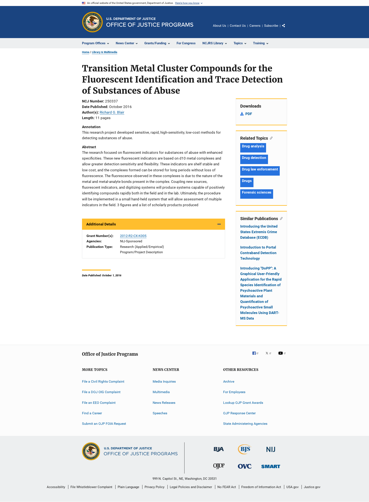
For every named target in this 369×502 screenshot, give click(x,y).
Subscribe (271, 26)
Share (287, 28)
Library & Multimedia (104, 52)
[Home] (149, 22)
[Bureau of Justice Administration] (219, 452)
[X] (270, 356)
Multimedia (161, 392)
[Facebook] (257, 356)
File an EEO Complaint (99, 403)
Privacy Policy (154, 487)
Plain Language (128, 487)
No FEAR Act (226, 487)
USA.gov (292, 487)
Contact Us (238, 26)
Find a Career (92, 413)
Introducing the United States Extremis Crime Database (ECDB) (259, 232)
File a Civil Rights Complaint (103, 381)
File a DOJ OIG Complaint (101, 392)
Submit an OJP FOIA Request (104, 424)
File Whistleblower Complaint (91, 487)
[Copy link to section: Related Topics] (270, 138)
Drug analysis (253, 146)
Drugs (247, 181)
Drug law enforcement (260, 169)
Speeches (160, 413)
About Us (219, 26)
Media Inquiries (164, 381)
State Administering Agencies (245, 424)
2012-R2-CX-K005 (133, 236)
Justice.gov (312, 487)
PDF (248, 114)
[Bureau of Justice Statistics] (245, 455)
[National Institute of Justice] (270, 452)
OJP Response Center (239, 413)
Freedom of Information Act (261, 487)
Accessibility (56, 487)
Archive (228, 381)
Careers (255, 26)
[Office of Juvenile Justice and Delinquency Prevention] (218, 470)
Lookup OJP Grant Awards (243, 403)
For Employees (234, 392)
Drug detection (254, 157)
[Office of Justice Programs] (92, 22)
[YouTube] (282, 356)
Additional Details (101, 224)
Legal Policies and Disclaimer (191, 487)
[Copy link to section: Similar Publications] (280, 218)
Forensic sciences (256, 192)
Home (85, 52)
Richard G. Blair (112, 112)
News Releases (164, 403)
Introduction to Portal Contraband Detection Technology (258, 253)
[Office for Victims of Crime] (245, 469)
